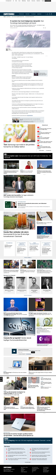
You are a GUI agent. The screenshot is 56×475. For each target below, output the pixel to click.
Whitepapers (34, 470)
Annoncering (33, 0)
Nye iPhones (8, 16)
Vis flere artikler (41, 150)
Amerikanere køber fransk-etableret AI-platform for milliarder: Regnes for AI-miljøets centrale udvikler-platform (41, 456)
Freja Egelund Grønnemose (21, 290)
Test (40, 127)
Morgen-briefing (39, 327)
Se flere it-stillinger (27, 257)
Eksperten (28, 0)
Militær (21, 269)
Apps (40, 131)
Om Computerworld (8, 0)
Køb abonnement (48, 0)
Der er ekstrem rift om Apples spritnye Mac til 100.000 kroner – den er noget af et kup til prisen (17, 459)
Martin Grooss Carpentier (9, 290)
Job (13, 0)
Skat (40, 140)
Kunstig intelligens (40, 269)
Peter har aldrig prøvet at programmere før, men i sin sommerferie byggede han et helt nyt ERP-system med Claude (16, 449)
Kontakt (43, 0)
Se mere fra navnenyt (27, 295)
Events (16, 0)
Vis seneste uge (48, 150)
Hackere (41, 145)
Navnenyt (22, 470)
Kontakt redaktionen (24, 471)
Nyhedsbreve (38, 0)
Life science (5, 193)
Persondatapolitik (46, 467)
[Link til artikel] (19, 133)
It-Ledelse (33, 14)
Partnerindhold (34, 469)
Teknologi (21, 14)
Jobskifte (5, 336)
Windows (5, 371)
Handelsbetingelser (46, 470)
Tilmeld (33, 352)
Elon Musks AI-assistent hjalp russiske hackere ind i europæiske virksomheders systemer (44, 147)
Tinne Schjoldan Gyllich (47, 290)
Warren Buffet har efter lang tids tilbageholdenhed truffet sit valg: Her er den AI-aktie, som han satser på (41, 453)
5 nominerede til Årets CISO (29, 16)
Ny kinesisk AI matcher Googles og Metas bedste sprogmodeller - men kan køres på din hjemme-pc (39, 459)
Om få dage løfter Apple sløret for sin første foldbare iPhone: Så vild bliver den (17, 456)
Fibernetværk (6, 230)
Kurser (19, 0)
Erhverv (27, 14)
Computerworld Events (35, 468)
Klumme (41, 136)
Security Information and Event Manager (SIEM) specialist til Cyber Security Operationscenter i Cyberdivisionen (46, 250)
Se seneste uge (27, 462)
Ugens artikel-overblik (24, 467)
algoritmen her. (30, 115)
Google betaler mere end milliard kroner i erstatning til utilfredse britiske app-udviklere (44, 133)
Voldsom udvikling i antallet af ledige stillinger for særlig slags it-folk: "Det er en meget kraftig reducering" (16, 453)
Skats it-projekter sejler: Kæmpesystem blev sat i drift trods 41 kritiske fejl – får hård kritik (44, 142)
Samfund (39, 14)
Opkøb (37, 221)
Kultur (5, 269)
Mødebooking (24, 0)
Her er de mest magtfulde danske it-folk (18, 16)
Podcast (22, 468)
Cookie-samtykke (45, 468)
